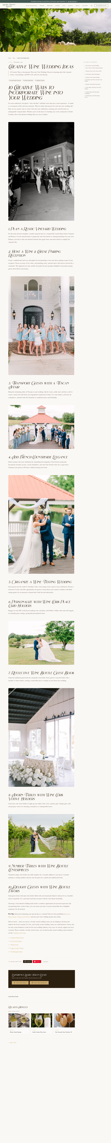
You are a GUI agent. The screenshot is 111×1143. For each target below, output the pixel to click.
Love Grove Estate (16, 941)
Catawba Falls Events (17, 938)
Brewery (50, 5)
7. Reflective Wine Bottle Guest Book (92, 84)
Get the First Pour (72, 1)
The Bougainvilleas (16, 952)
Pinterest (38, 961)
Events (70, 5)
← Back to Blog (12, 1042)
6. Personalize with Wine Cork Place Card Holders (93, 80)
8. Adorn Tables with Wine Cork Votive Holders (93, 88)
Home (9, 58)
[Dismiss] (109, 1)
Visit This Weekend (40, 982)
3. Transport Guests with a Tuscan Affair (93, 71)
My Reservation (101, 5)
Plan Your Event (31, 5)
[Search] (91, 5)
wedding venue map (19, 933)
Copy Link (45, 961)
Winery (42, 5)
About (78, 5)
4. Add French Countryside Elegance (92, 74)
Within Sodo (14, 945)
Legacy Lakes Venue (17, 948)
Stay (64, 5)
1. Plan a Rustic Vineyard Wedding (92, 65)
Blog (14, 58)
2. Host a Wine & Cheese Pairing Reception (94, 68)
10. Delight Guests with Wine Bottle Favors (92, 96)
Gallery (85, 5)
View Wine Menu (21, 982)
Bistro (58, 5)
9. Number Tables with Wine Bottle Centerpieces (92, 92)
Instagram (29, 961)
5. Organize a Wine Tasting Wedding (92, 77)
